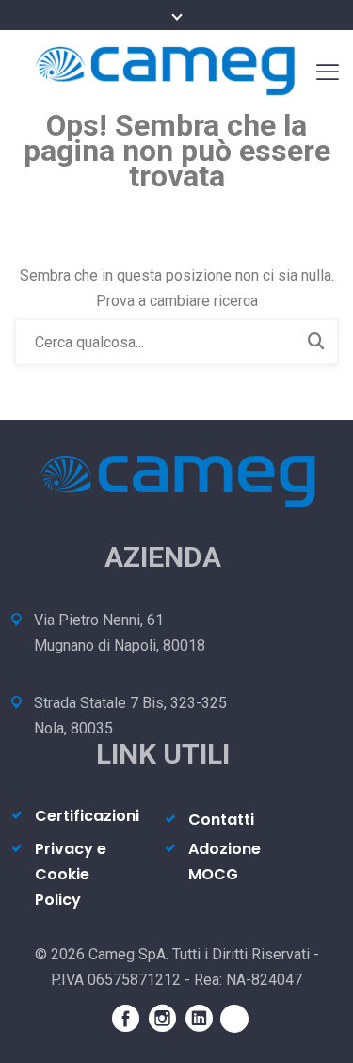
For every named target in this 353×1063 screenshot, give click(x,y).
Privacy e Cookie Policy (70, 874)
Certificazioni (87, 816)
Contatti (221, 819)
